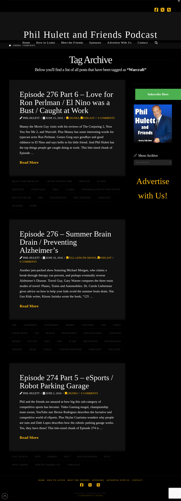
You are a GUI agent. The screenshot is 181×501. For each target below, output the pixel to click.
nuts (107, 456)
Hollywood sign (87, 456)
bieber (70, 325)
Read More (29, 162)
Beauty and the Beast (25, 181)
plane (72, 341)
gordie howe (20, 333)
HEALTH (50, 333)
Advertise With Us (118, 480)
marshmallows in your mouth (101, 189)
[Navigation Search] (156, 41)
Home (41, 480)
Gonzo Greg (38, 189)
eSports (52, 456)
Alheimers (30, 325)
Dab (103, 325)
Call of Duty (20, 456)
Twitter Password (70, 349)
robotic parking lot (47, 464)
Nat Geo (32, 341)
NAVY (47, 341)
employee (18, 189)
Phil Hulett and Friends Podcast (90, 34)
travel (47, 349)
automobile (51, 325)
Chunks (73, 118)
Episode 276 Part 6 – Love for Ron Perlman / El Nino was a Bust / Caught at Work (66, 102)
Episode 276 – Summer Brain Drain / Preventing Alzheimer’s (65, 242)
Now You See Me (21, 197)
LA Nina (70, 189)
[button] (177, 3)
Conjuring (87, 325)
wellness (114, 349)
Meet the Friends (79, 480)
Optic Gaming (20, 464)
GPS (37, 333)
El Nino (101, 181)
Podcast (89, 118)
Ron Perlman (58, 197)
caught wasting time (59, 181)
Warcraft (104, 197)
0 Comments (106, 118)
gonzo (117, 325)
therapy (17, 349)
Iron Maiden (69, 333)
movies (16, 341)
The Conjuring (82, 197)
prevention (90, 341)
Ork (40, 197)
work (33, 205)
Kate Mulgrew (93, 333)
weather (17, 205)
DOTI (37, 456)
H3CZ (67, 456)
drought (84, 181)
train (32, 349)
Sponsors (98, 480)
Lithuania (115, 333)
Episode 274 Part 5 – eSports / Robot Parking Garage (66, 381)
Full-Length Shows (82, 257)
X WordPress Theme (90, 496)
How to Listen (56, 480)
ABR (14, 325)
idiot (56, 189)
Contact (137, 480)
